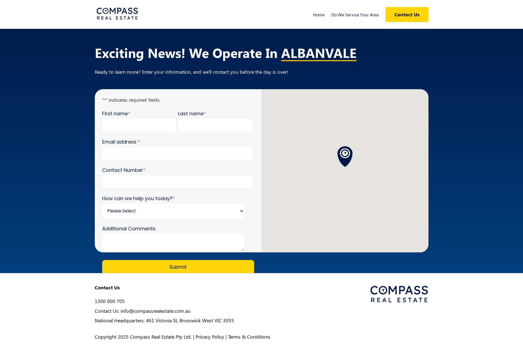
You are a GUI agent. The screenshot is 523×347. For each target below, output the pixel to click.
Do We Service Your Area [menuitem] (355, 14)
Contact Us (406, 14)
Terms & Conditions (249, 336)
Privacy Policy (210, 336)
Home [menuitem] (318, 14)
